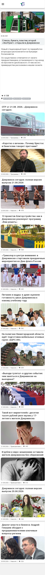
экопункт (26, 98)
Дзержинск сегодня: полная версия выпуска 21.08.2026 (22, 181)
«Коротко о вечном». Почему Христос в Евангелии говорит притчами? (23, 145)
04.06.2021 (4, 36)
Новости (39, 14)
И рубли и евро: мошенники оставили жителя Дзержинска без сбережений (22, 453)
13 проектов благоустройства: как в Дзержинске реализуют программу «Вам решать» (22, 219)
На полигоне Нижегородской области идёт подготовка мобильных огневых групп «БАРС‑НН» (23, 337)
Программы (14, 138)
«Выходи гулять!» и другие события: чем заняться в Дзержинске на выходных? (22, 376)
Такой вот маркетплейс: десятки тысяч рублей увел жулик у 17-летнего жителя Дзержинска (20, 415)
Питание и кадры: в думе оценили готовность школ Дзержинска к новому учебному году (21, 297)
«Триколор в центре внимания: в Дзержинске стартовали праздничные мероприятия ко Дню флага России (23, 258)
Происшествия (16, 446)
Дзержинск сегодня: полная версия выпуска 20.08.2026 (22, 490)
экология (17, 98)
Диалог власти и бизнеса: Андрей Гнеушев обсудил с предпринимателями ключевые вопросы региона (20, 529)
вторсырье (8, 98)
